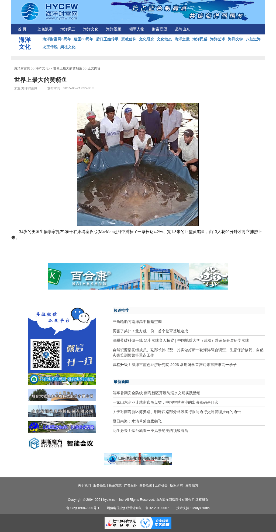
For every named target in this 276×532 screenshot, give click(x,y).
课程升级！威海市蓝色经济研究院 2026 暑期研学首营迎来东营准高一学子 (175, 364)
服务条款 (99, 485)
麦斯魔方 (191, 485)
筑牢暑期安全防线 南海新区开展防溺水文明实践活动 (157, 392)
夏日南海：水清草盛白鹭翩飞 (137, 421)
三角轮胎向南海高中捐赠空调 (137, 321)
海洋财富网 (22, 68)
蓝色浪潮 (45, 29)
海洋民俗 (200, 38)
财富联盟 (159, 29)
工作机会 (161, 485)
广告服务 (130, 485)
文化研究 (146, 38)
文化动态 (164, 38)
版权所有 (176, 485)
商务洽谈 (145, 485)
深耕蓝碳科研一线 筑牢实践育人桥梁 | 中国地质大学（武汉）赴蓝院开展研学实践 (181, 340)
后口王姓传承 (107, 38)
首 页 (22, 29)
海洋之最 (182, 38)
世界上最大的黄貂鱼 (67, 68)
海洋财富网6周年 (57, 38)
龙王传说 (50, 46)
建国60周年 (83, 38)
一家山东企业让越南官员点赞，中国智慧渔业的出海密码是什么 (165, 402)
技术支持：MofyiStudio (193, 507)
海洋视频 (113, 29)
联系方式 (115, 485)
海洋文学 (235, 38)
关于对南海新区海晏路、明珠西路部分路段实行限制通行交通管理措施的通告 (177, 411)
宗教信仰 (128, 38)
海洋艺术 (217, 38)
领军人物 (136, 29)
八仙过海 (253, 38)
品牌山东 (182, 29)
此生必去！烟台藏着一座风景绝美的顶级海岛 (150, 430)
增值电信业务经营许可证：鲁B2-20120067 (138, 507)
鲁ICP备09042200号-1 (82, 507)
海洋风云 (67, 29)
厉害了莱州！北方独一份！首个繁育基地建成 (150, 330)
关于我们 (84, 485)
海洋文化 (90, 29)
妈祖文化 (67, 46)
